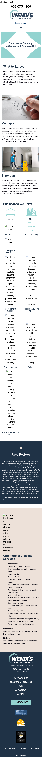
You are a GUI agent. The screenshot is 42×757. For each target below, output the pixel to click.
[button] (21, 28)
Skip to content (6, 2)
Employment (21, 690)
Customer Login (21, 23)
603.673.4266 (21, 6)
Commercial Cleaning (21, 682)
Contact (21, 694)
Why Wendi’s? (21, 678)
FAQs (21, 686)
